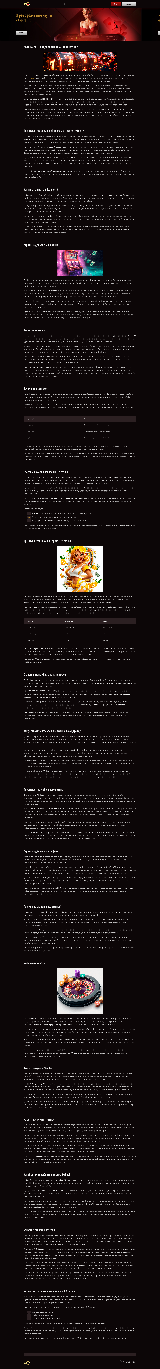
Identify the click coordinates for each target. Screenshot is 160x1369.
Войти (116, 4)
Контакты (75, 4)
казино (33, 78)
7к (73, 446)
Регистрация (129, 4)
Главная (65, 4)
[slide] (76, 38)
